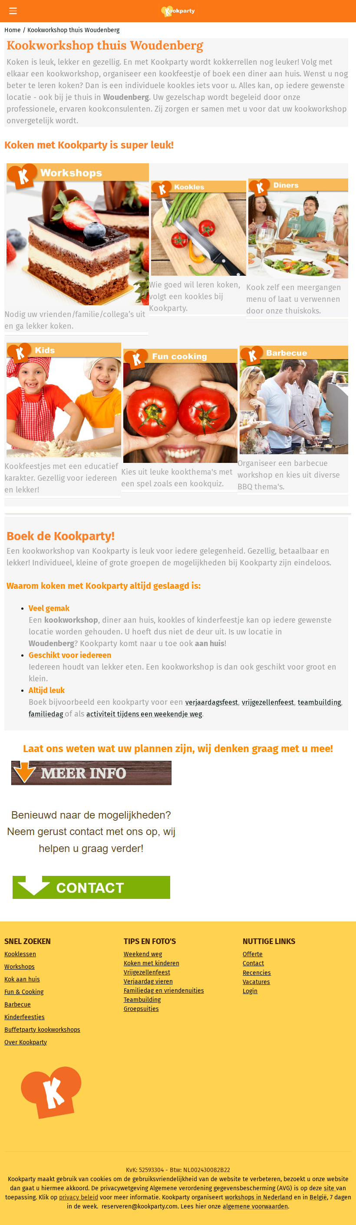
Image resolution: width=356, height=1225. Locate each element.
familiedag (47, 714)
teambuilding (319, 702)
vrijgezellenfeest (268, 702)
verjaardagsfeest (211, 702)
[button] (13, 11)
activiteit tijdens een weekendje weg (144, 714)
